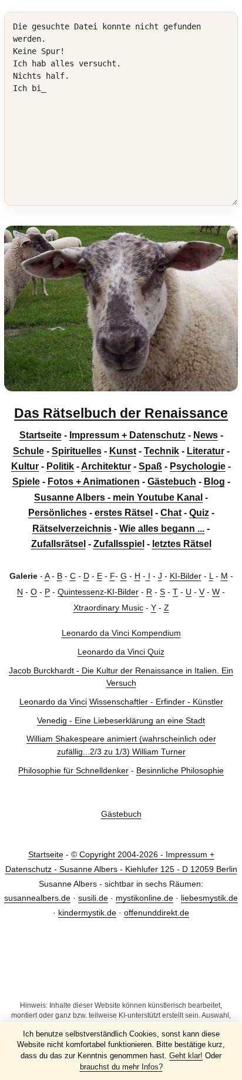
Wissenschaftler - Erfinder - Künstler (156, 701)
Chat (171, 513)
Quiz (199, 513)
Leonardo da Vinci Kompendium (121, 633)
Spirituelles (77, 451)
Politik (60, 466)
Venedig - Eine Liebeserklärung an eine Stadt (121, 720)
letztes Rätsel (181, 544)
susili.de (93, 898)
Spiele (26, 482)
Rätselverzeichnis (72, 529)
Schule (28, 451)
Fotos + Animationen (94, 482)
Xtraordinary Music (108, 607)
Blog (214, 482)
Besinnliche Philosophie (180, 770)
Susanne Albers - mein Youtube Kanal (118, 497)
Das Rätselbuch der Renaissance (121, 413)
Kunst (122, 451)
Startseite (40, 435)
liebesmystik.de (209, 898)
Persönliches (57, 513)
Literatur (205, 451)
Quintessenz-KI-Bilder (98, 591)
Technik (161, 451)
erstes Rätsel (124, 513)
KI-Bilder (185, 576)
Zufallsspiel (118, 544)
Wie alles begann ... (161, 529)
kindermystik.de (87, 912)
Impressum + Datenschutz (127, 435)
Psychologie (198, 466)
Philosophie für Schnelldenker (73, 770)
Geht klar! (186, 1055)
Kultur (25, 466)
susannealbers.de (37, 898)
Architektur (106, 466)
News (205, 435)
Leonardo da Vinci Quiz (121, 651)
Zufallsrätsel (58, 544)
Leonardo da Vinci (53, 701)
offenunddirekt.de (156, 912)
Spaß (150, 466)
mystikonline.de (144, 898)
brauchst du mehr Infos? (121, 1066)
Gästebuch (171, 482)
